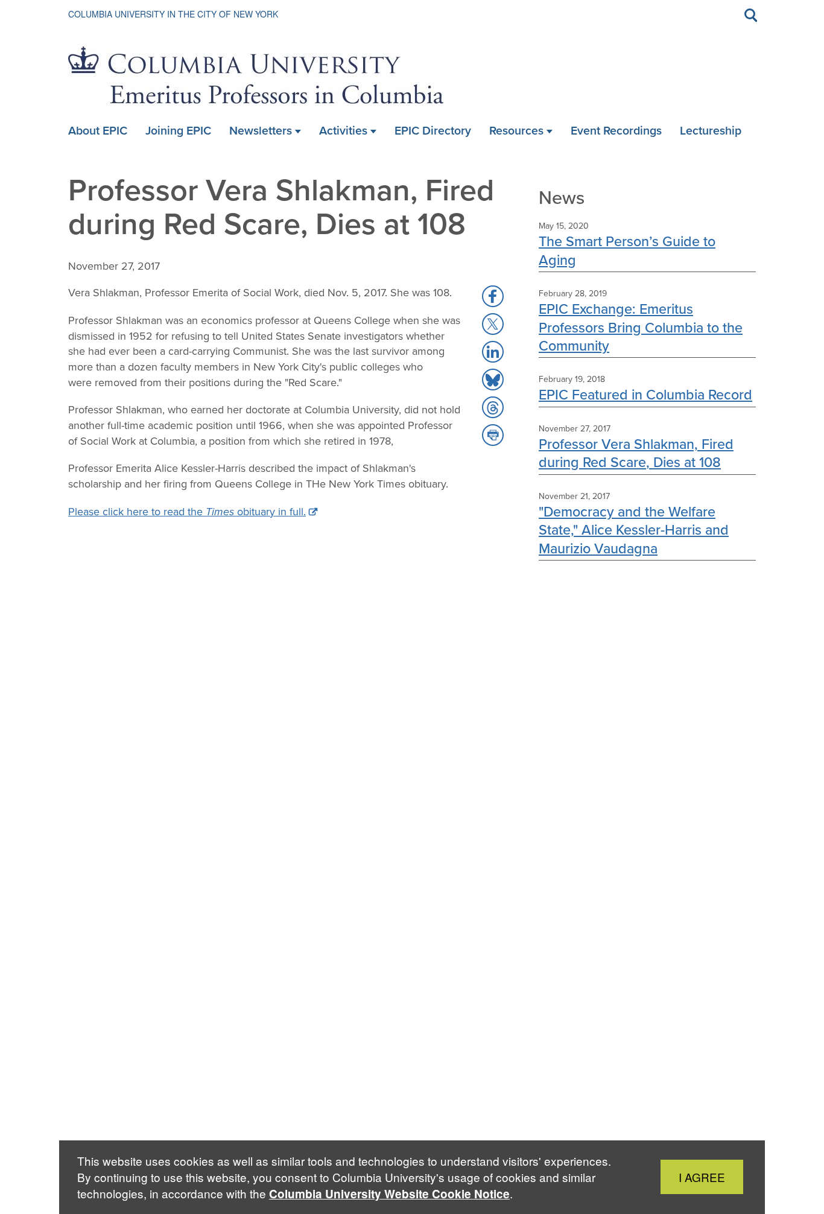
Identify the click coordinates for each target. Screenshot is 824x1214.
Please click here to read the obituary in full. (187, 512)
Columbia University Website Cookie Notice (389, 1194)
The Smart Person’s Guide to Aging (627, 250)
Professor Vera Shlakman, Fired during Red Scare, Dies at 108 (636, 453)
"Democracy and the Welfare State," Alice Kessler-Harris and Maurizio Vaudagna (634, 529)
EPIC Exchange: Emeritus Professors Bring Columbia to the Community (641, 327)
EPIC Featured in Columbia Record (645, 394)
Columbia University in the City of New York (173, 14)
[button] (493, 296)
